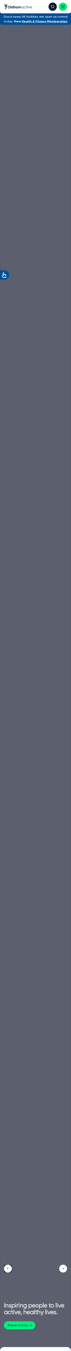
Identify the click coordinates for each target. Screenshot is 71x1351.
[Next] (63, 1269)
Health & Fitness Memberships (44, 21)
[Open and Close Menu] (63, 7)
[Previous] (8, 1269)
